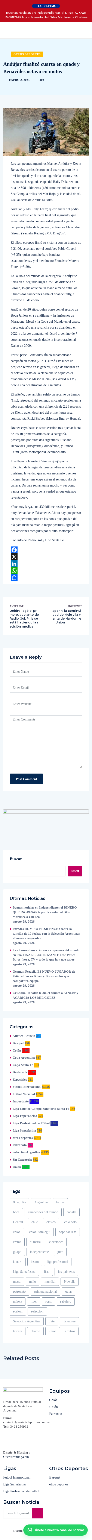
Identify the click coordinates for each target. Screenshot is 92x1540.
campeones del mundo (43, 1212)
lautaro (17, 1262)
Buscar (16, 858)
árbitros (70, 1331)
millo (32, 1281)
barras (60, 1202)
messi (17, 1281)
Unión (17, 1167)
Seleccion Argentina (26, 1321)
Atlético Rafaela (24, 1036)
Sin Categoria (22, 1159)
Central (18, 1222)
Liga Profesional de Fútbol (31, 1123)
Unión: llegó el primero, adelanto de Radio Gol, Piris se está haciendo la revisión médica (24, 618)
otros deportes (27, 54)
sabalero (65, 1301)
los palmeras (66, 1271)
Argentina (41, 1202)
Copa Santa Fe (23, 1065)
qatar (68, 1291)
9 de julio (19, 1202)
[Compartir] (46, 577)
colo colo (70, 1222)
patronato (19, 1291)
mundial (50, 1281)
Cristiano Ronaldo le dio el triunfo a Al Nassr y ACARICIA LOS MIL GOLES (45, 995)
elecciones (56, 1242)
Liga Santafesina (24, 1130)
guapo (17, 1252)
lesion (35, 1262)
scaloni (17, 1311)
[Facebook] (46, 549)
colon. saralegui (39, 1232)
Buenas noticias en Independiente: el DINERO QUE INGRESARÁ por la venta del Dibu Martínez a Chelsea (46, 15)
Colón (17, 1050)
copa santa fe (67, 1232)
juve (60, 1252)
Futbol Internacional (27, 1086)
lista (46, 1271)
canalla (71, 1212)
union (52, 1331)
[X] (46, 556)
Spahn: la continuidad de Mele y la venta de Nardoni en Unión (66, 617)
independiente (39, 1252)
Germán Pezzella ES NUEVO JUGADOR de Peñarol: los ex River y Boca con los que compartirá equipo (44, 976)
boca (16, 1212)
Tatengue (69, 1321)
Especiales (20, 1079)
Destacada (20, 1072)
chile (34, 1222)
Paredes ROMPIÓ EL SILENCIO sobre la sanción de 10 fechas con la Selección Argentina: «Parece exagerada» (46, 933)
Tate (52, 1321)
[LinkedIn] (46, 563)
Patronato (20, 1145)
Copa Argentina (24, 1057)
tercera (17, 1331)
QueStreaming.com (16, 1456)
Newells (69, 1281)
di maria (35, 1242)
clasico (51, 1222)
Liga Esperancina (25, 1116)
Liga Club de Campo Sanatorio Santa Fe (41, 1108)
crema (17, 1242)
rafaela (17, 1301)
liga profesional (57, 1262)
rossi (48, 1301)
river (34, 1301)
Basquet (18, 1043)
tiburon (35, 1331)
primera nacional (45, 1291)
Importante (21, 1101)
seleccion (37, 1311)
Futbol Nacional (24, 1094)
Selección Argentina (26, 1152)
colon (17, 1232)
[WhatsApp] (46, 570)
